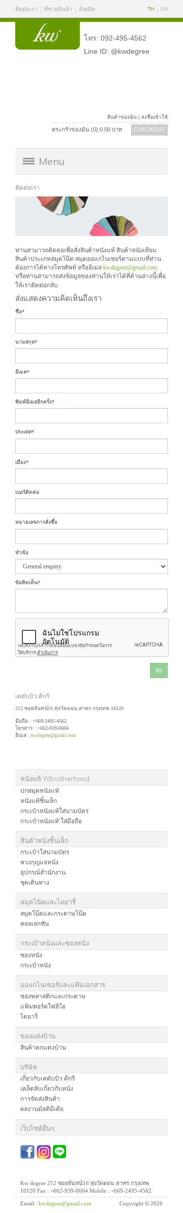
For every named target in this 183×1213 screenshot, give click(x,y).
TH (150, 9)
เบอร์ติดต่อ (27, 492)
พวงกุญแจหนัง (39, 862)
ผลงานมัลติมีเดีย (42, 1109)
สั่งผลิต (87, 9)
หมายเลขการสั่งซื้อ (36, 522)
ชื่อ (19, 311)
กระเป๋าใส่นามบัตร (44, 852)
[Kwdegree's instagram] (44, 1152)
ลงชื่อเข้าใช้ (154, 117)
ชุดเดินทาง (34, 882)
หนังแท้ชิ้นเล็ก (38, 800)
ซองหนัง (31, 955)
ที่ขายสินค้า (58, 9)
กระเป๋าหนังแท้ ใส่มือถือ (51, 821)
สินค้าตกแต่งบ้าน (43, 1047)
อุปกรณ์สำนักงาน (43, 872)
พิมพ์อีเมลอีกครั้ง (34, 402)
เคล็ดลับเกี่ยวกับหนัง (46, 1088)
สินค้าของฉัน (122, 117)
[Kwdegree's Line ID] (59, 1148)
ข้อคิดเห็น (27, 582)
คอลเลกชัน (34, 923)
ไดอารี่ (29, 1016)
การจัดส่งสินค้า (40, 1098)
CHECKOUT (149, 129)
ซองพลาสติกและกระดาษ (52, 996)
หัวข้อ (21, 552)
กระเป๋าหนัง (35, 965)
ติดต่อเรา (26, 9)
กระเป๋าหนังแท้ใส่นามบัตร (54, 811)
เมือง (21, 462)
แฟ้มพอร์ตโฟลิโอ (43, 1006)
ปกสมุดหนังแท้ (39, 790)
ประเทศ (24, 431)
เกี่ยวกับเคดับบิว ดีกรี (47, 1078)
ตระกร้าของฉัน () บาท (87, 129)
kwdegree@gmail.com (130, 267)
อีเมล (22, 372)
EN (164, 9)
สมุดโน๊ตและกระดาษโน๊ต (53, 913)
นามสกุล (26, 342)
